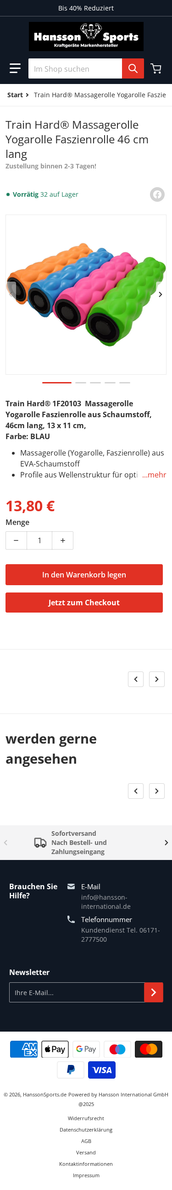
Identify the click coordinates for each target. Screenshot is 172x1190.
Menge (17, 522)
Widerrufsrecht (86, 1118)
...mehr (154, 475)
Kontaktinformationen (86, 1163)
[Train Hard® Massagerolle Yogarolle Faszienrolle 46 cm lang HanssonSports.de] (57, 382)
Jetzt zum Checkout (84, 603)
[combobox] (86, 68)
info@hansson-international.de (106, 902)
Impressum (86, 1175)
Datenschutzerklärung (86, 1129)
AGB (86, 1141)
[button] (15, 68)
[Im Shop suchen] (133, 68)
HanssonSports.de (45, 1094)
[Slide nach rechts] (161, 294)
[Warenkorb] (156, 68)
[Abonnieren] (153, 992)
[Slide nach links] (11, 294)
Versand (86, 1152)
